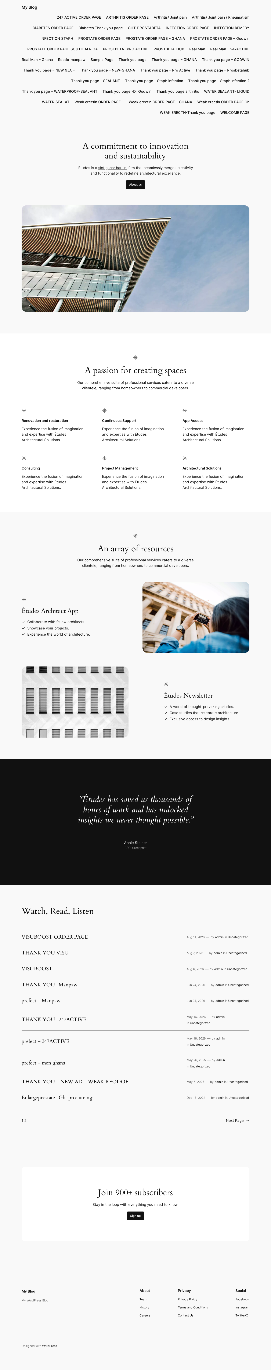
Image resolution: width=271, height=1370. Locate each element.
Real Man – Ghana (37, 60)
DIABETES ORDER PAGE (53, 28)
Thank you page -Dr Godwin (126, 91)
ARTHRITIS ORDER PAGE (127, 17)
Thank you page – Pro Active (165, 70)
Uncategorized (238, 937)
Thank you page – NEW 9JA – (49, 70)
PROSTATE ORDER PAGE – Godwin (219, 38)
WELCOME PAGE (234, 112)
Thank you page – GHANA (174, 60)
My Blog (29, 7)
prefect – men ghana (43, 1063)
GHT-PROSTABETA (144, 28)
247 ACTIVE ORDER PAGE (79, 17)
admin (219, 937)
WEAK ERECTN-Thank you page (187, 112)
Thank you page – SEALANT (95, 81)
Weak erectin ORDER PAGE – (99, 102)
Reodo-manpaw (72, 60)
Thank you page (133, 60)
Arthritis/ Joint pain (170, 17)
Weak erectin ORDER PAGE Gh (223, 102)
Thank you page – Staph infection (154, 81)
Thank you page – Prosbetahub (222, 70)
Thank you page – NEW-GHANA (107, 70)
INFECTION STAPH (56, 38)
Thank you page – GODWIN (225, 60)
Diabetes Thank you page (101, 28)
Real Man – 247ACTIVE (229, 49)
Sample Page (102, 60)
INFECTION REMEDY (231, 28)
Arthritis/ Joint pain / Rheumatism (220, 17)
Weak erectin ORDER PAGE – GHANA (160, 102)
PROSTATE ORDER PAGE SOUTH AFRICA (62, 49)
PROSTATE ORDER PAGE (99, 38)
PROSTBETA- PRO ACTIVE (125, 49)
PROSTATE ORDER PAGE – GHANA (155, 38)
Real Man (197, 49)
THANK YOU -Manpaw (49, 985)
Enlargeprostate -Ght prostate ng (57, 1097)
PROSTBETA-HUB (168, 49)
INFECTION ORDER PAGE (187, 28)
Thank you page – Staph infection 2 (218, 81)
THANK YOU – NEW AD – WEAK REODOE (75, 1082)
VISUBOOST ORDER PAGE (55, 937)
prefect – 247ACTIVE (45, 1041)
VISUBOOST (37, 969)
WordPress (49, 1346)
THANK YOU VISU (45, 953)
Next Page (237, 1120)
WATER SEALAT (55, 102)
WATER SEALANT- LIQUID (226, 91)
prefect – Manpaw (41, 1001)
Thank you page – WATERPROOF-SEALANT (59, 91)
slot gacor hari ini (112, 168)
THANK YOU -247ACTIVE (54, 1019)
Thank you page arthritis (177, 91)
